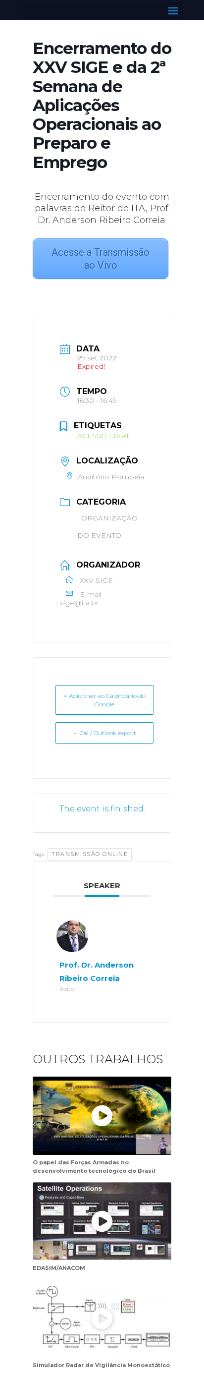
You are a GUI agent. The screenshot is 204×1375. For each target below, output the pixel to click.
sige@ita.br (79, 603)
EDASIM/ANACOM (59, 1267)
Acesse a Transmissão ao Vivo (100, 258)
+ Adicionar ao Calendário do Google (105, 700)
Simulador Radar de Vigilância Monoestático (101, 1365)
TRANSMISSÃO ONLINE (89, 854)
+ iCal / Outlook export (104, 733)
